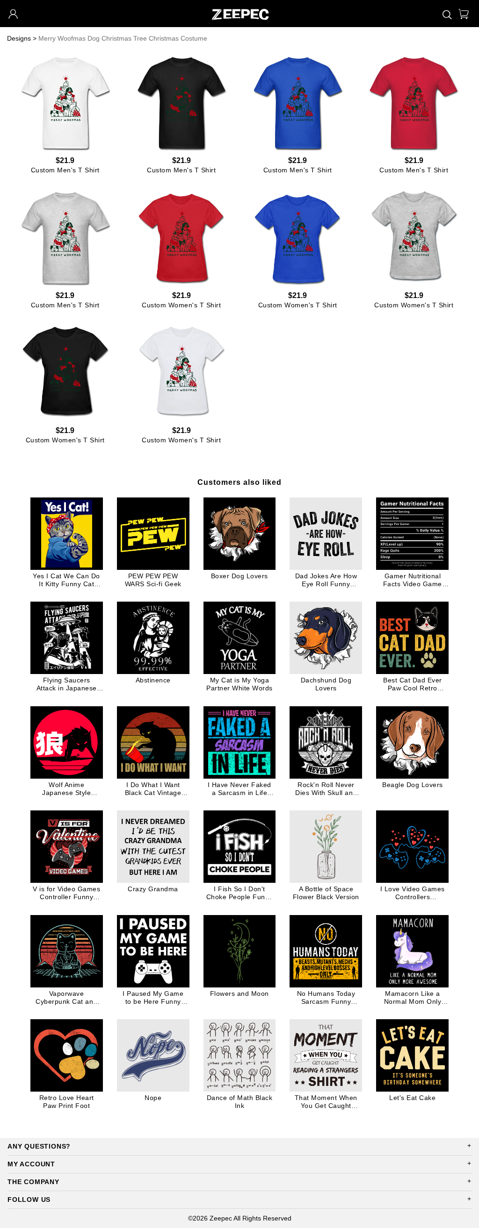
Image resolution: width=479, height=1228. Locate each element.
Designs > (21, 38)
